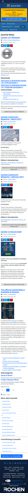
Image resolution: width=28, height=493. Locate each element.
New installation (7, 92)
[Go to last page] (13, 390)
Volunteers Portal (7, 451)
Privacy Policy (20, 473)
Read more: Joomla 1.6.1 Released (14, 111)
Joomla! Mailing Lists (7, 426)
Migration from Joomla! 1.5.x (11, 99)
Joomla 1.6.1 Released (10, 37)
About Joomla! (11, 23)
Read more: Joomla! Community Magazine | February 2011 (14, 225)
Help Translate (7, 477)
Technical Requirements (8, 435)
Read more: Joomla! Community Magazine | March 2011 (14, 168)
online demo (22, 102)
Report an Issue (16, 477)
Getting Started (6, 404)
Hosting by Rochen (14, 492)
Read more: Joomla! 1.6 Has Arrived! (14, 284)
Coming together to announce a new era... (12, 219)
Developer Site (5, 75)
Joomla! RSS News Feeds (8, 432)
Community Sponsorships (9, 448)
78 (8, 390)
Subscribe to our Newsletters (11, 456)
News (22, 27)
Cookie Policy (6, 475)
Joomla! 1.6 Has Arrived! (11, 232)
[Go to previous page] (5, 390)
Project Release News (14, 40)
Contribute (5, 30)
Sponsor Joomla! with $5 (18, 475)
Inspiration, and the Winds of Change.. (11, 162)
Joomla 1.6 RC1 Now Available (11, 361)
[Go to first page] (2, 390)
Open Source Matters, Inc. (17, 484)
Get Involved (5, 410)
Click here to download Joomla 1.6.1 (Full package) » (13, 81)
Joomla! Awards (6, 417)
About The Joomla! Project (9, 413)
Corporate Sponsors (7, 445)
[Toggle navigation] (3, 1)
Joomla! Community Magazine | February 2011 (12, 176)
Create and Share (6, 407)
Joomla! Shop (5, 423)
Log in (23, 477)
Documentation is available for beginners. (12, 103)
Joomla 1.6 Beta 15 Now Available (12, 370)
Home (3, 23)
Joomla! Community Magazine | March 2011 (11, 118)
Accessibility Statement (10, 473)
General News (12, 121)
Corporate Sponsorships (8, 442)
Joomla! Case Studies (7, 420)
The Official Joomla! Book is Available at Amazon (13, 291)
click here (14, 353)
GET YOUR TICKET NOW (14, 19)
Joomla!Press (13, 320)
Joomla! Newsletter (7, 429)
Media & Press (13, 30)
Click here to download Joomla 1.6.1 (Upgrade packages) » (13, 86)
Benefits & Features (7, 27)
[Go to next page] (10, 390)
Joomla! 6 (16, 27)
